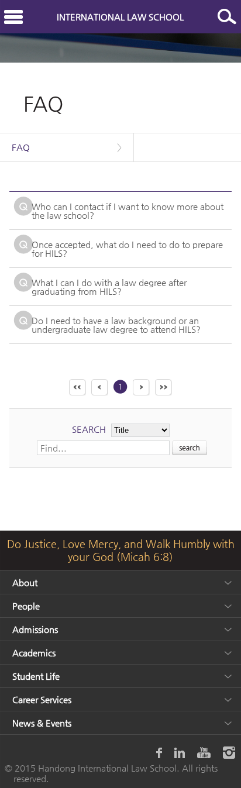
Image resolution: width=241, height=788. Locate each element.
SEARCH (89, 429)
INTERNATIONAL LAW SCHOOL (120, 17)
